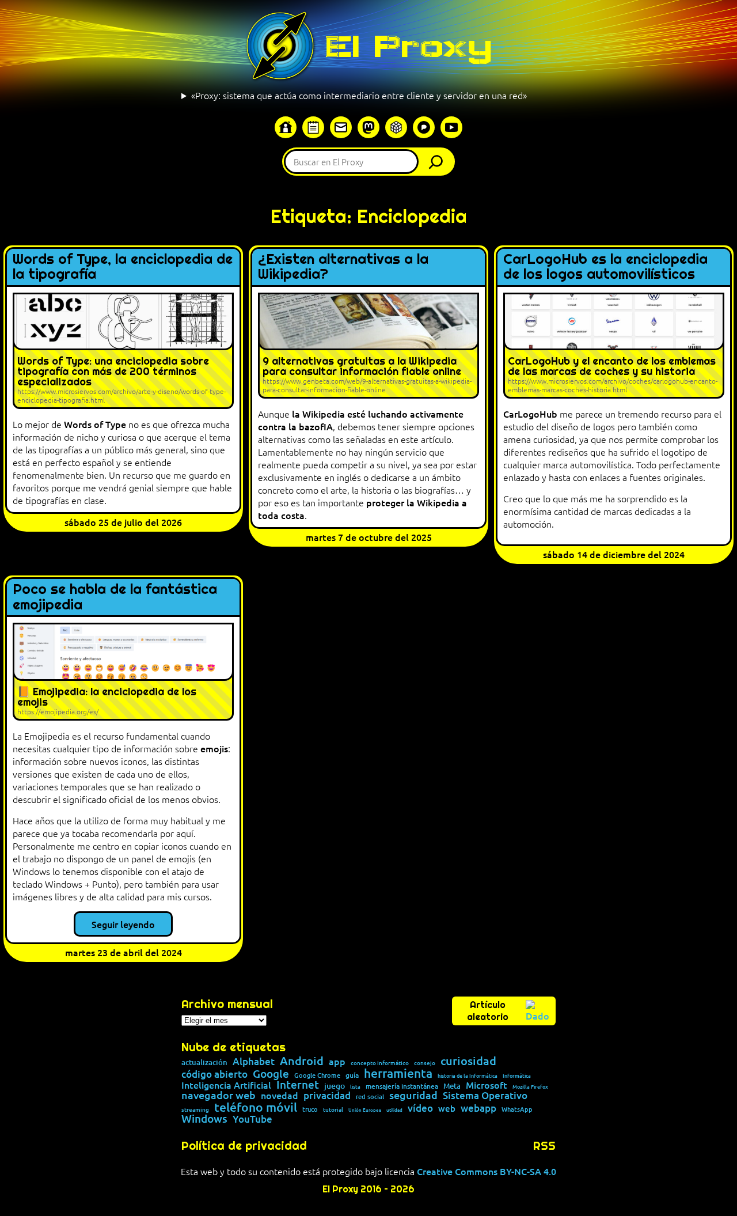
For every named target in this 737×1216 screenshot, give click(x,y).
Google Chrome (317, 1075)
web (446, 1108)
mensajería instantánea (402, 1086)
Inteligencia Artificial (226, 1085)
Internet (297, 1084)
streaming (195, 1109)
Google (271, 1074)
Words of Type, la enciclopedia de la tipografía (123, 267)
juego (334, 1086)
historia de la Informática (467, 1075)
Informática (517, 1075)
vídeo (420, 1108)
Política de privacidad (244, 1145)
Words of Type (95, 424)
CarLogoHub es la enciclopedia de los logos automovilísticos (605, 267)
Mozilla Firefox (530, 1086)
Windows (204, 1118)
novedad (279, 1095)
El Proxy (408, 46)
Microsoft (486, 1085)
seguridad (413, 1095)
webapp (478, 1108)
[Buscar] (438, 161)
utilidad (394, 1109)
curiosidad (468, 1060)
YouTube (252, 1119)
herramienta (398, 1073)
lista (355, 1086)
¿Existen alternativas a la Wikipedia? (343, 267)
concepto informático (380, 1063)
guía (352, 1075)
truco (310, 1110)
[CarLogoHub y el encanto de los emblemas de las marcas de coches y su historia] (614, 345)
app (337, 1061)
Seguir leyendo (123, 924)
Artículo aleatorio (487, 1011)
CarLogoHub (530, 413)
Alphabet (254, 1062)
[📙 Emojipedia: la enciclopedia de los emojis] (123, 671)
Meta (452, 1086)
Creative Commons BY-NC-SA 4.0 (486, 1171)
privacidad (327, 1096)
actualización (204, 1062)
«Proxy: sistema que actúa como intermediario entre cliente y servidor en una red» (359, 95)
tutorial (333, 1109)
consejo (424, 1063)
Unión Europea (364, 1109)
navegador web (218, 1095)
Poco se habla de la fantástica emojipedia (115, 597)
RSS (544, 1145)
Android (302, 1061)
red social (370, 1096)
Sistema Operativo (485, 1096)
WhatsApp (517, 1109)
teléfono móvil (255, 1107)
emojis (214, 748)
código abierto (214, 1074)
